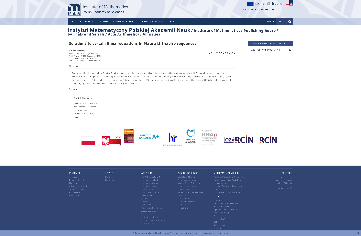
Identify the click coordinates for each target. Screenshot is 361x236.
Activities (102, 21)
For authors (183, 208)
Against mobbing (221, 212)
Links (216, 189)
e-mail (76, 117)
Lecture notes (220, 183)
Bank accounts (220, 225)
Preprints (182, 195)
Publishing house (123, 21)
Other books (183, 189)
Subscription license (186, 201)
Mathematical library (187, 186)
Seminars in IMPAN (149, 180)
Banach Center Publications (190, 183)
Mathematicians (76, 183)
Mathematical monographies (190, 192)
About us (73, 177)
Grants (144, 198)
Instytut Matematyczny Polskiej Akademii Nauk (129, 30)
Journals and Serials (86, 34)
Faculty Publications (150, 192)
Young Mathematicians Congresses (229, 177)
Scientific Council (76, 189)
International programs (151, 208)
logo (98, 9)
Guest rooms (219, 200)
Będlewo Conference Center (154, 217)
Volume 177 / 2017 (222, 53)
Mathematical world (150, 21)
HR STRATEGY (219, 219)
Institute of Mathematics (217, 30)
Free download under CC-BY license (270, 43)
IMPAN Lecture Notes (187, 180)
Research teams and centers (154, 220)
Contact (287, 173)
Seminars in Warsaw (150, 183)
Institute (75, 21)
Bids (216, 216)
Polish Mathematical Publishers (227, 180)
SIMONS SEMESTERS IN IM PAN (154, 177)
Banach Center (147, 195)
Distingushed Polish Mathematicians (230, 192)
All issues (151, 34)
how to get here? (284, 188)
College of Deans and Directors (228, 186)
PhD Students (147, 223)
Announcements (148, 211)
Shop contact (183, 205)
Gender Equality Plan (223, 206)
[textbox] (84, 73)
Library (144, 214)
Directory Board (76, 180)
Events (89, 21)
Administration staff (78, 186)
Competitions (147, 205)
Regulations (219, 228)
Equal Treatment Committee (226, 209)
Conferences (147, 189)
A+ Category (74, 192)
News (107, 177)
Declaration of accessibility (226, 203)
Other (170, 21)
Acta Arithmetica (123, 34)
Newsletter (110, 180)
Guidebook (74, 195)
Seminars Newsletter (150, 186)
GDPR (216, 222)
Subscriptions (184, 198)
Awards (144, 201)
